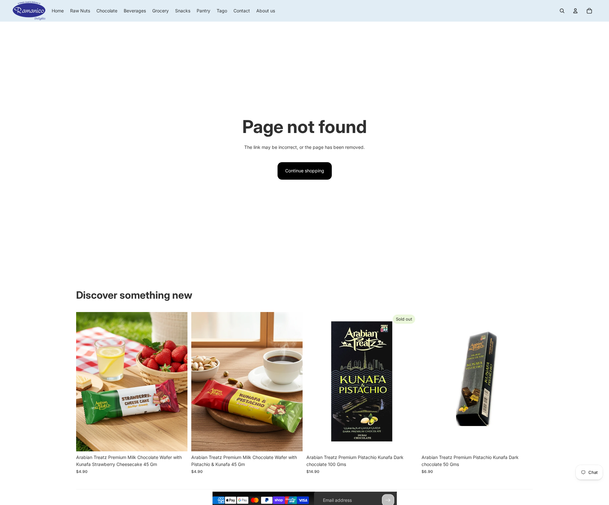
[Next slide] (177, 382)
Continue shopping (304, 170)
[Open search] (562, 11)
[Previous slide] (85, 382)
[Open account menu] (575, 11)
